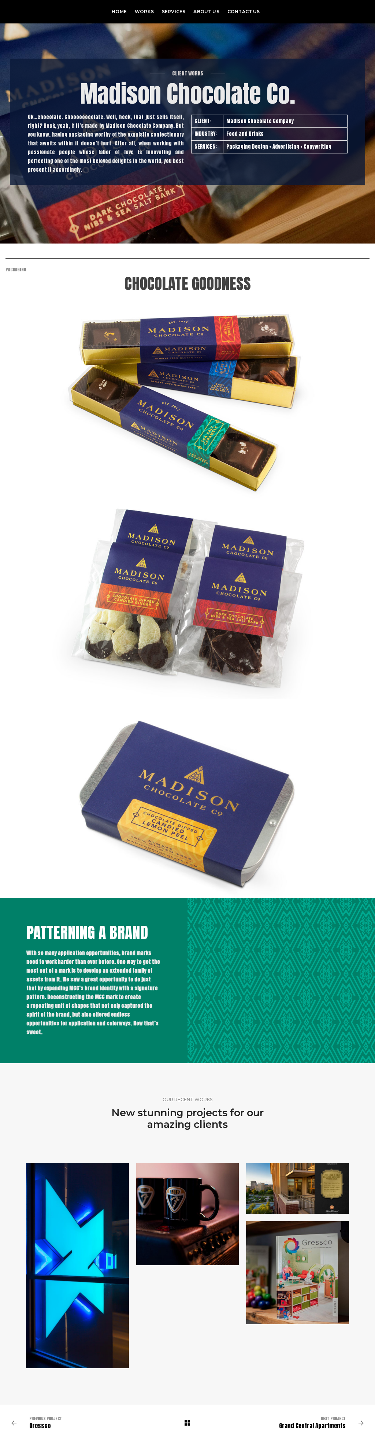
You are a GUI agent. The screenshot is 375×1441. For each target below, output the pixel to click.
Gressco (40, 1425)
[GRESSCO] (297, 1272)
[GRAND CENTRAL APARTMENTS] (297, 1188)
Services (173, 11)
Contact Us (243, 11)
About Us (206, 11)
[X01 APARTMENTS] (77, 1265)
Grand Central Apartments (312, 1425)
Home (119, 11)
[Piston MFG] (30, 11)
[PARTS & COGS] (187, 1214)
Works (144, 11)
